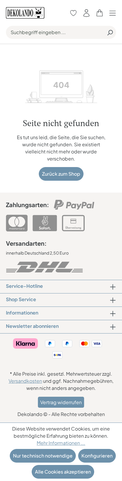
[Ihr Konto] (86, 12)
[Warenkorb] (99, 12)
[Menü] (114, 12)
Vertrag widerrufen (61, 402)
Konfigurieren (97, 456)
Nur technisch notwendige (43, 456)
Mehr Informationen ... (61, 443)
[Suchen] (110, 32)
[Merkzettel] (73, 12)
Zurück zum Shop (61, 174)
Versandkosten (25, 381)
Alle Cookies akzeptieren (63, 472)
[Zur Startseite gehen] (25, 12)
